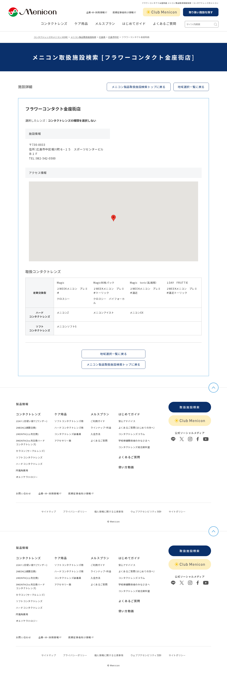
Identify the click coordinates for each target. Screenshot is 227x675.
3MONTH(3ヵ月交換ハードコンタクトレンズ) (30, 442)
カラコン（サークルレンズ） (30, 451)
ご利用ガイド (98, 421)
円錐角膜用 (22, 470)
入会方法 (95, 434)
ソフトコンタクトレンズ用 (69, 421)
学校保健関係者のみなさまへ (134, 440)
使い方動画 (126, 467)
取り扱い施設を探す (201, 12)
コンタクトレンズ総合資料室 (134, 447)
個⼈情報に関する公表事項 (108, 511)
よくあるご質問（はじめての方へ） (136, 427)
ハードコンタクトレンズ (29, 463)
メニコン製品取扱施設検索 (83, 36)
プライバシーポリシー (75, 511)
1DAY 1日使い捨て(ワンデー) (31, 421)
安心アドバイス (126, 421)
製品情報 (22, 404)
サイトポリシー (177, 511)
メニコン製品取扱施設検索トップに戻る (138, 87)
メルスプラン (100, 414)
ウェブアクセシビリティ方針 (146, 511)
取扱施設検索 (189, 407)
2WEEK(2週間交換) (26, 427)
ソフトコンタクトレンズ (29, 457)
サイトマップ (48, 511)
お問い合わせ (23, 493)
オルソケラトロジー (27, 477)
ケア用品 (81, 24)
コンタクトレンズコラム (131, 434)
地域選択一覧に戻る (191, 87)
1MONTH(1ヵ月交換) (27, 434)
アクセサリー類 (62, 440)
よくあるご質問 (164, 24)
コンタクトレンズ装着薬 (67, 434)
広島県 (102, 36)
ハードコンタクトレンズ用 (69, 427)
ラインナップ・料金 (101, 427)
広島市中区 (113, 36)
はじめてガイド (134, 24)
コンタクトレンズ (54, 24)
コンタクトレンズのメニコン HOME (51, 36)
